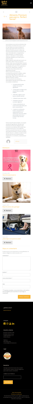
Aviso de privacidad (16, 392)
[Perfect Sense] (4, 3)
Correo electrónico (7, 278)
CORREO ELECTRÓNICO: (9, 373)
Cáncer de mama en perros (9, 175)
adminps (17, 141)
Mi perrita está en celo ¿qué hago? (11, 207)
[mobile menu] (31, 3)
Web (4, 284)
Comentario (6, 255)
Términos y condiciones (16, 394)
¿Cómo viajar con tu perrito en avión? (12, 238)
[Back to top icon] (30, 401)
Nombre (5, 272)
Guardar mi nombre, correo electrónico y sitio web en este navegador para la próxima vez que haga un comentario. (16, 292)
